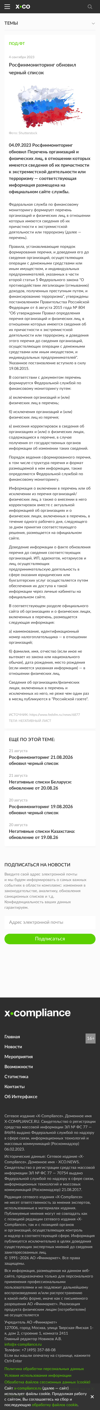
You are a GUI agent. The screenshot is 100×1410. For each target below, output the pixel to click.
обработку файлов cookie (55, 1405)
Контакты (14, 1087)
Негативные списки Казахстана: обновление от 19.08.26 (42, 834)
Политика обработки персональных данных (44, 1369)
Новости (13, 1047)
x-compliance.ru (27, 1388)
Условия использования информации (37, 1376)
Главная (12, 1037)
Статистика (16, 1077)
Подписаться (50, 938)
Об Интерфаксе (21, 1097)
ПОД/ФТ (17, 44)
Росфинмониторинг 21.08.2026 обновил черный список (41, 760)
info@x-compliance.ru (23, 1345)
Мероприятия (18, 1057)
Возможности (18, 1067)
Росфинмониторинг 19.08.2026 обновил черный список (41, 810)
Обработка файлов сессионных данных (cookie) (47, 1382)
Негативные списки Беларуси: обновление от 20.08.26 (40, 785)
